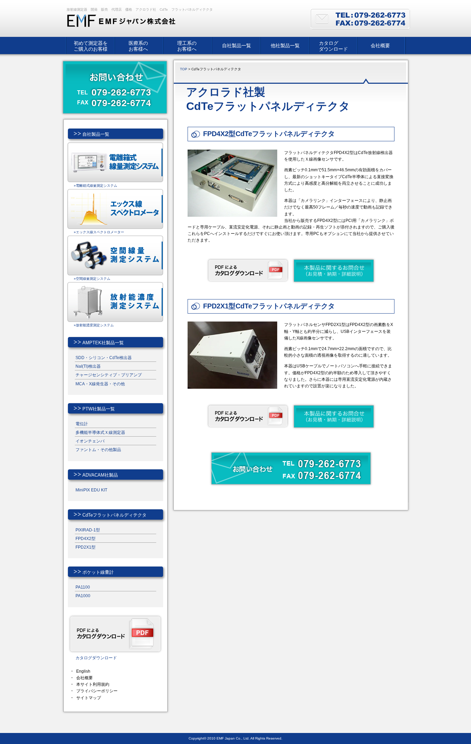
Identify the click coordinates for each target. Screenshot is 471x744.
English (83, 671)
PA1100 (83, 587)
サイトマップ (88, 697)
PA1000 (83, 595)
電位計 (82, 423)
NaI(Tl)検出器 (88, 366)
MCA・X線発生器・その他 (100, 383)
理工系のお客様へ (187, 46)
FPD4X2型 (86, 538)
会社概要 (380, 45)
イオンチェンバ (90, 441)
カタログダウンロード (333, 46)
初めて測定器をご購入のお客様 (91, 46)
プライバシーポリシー (97, 691)
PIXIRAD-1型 (88, 530)
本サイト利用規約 (92, 684)
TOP (183, 69)
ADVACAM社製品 (100, 475)
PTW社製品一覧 (98, 408)
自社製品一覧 (236, 45)
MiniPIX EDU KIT (91, 490)
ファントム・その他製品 (98, 449)
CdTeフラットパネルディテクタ (114, 515)
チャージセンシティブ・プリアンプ (109, 375)
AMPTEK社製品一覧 (103, 342)
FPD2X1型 (86, 547)
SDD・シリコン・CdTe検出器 (104, 357)
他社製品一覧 (285, 45)
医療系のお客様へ (138, 46)
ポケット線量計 (98, 572)
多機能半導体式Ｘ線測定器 (100, 432)
